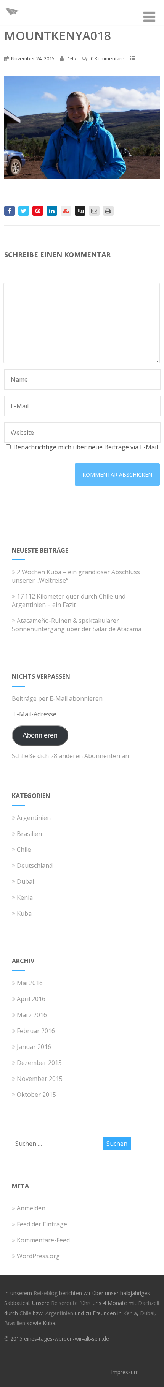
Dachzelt (149, 1302)
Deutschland (35, 865)
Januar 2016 (34, 1047)
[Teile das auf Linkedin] (52, 211)
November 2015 (40, 1078)
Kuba (24, 913)
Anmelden (31, 1208)
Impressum (125, 1372)
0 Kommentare (107, 58)
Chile (24, 849)
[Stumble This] (66, 211)
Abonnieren (40, 735)
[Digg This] (80, 211)
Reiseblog (46, 1293)
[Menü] (149, 16)
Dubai (25, 881)
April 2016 (31, 999)
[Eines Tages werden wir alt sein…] (11, 20)
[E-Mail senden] (94, 211)
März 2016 (32, 1015)
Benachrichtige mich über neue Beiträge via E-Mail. (86, 447)
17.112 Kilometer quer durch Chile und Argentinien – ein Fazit (68, 600)
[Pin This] (37, 211)
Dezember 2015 (39, 1062)
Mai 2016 (30, 983)
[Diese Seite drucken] (108, 211)
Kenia (25, 897)
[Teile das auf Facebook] (9, 211)
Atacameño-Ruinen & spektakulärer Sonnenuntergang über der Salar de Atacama (76, 624)
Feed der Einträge (42, 1224)
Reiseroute (65, 1302)
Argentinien (34, 818)
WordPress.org (38, 1256)
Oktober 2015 (36, 1094)
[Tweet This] (23, 211)
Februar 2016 (36, 1031)
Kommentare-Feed (43, 1240)
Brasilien (29, 833)
